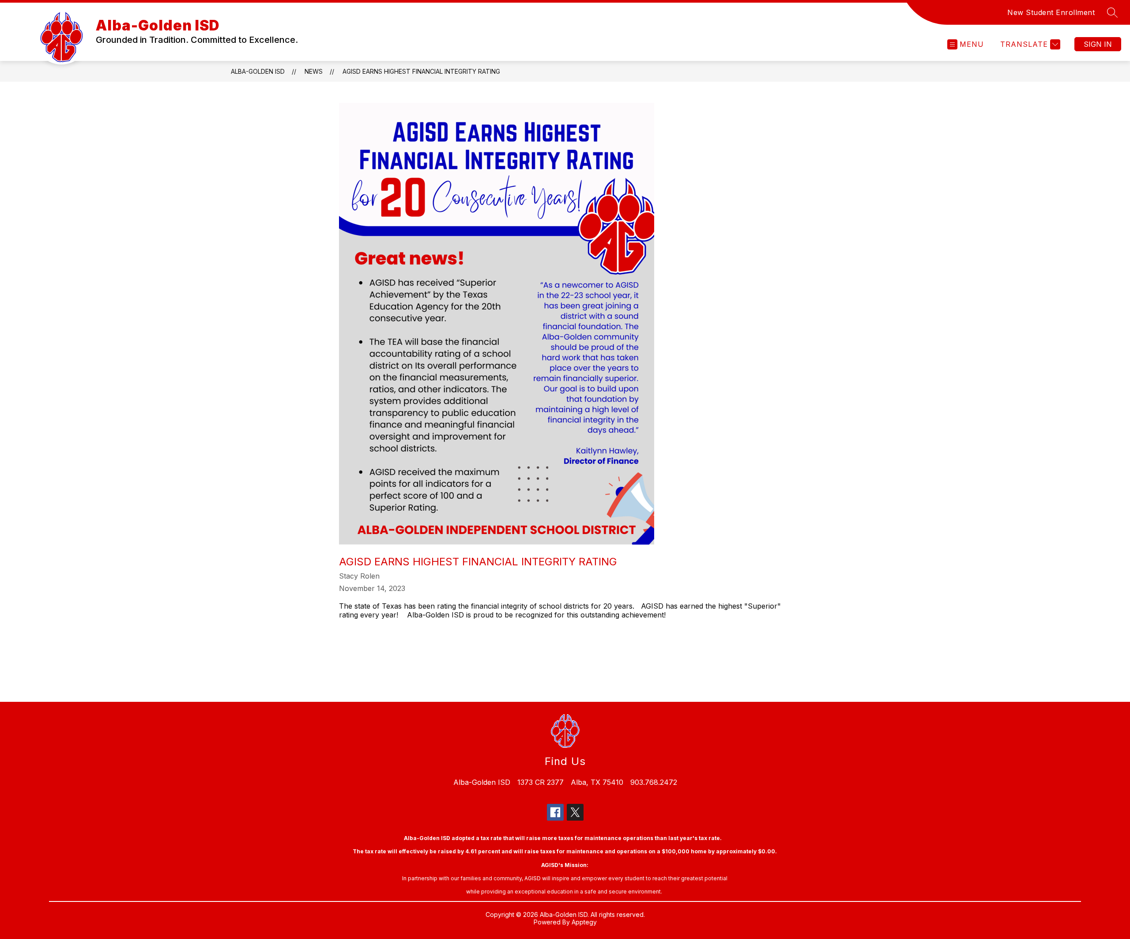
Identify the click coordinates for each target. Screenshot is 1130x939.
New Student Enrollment (1051, 12)
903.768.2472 (653, 782)
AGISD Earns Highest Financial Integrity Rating (421, 71)
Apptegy (584, 922)
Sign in (1098, 44)
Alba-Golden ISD (258, 71)
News (314, 71)
